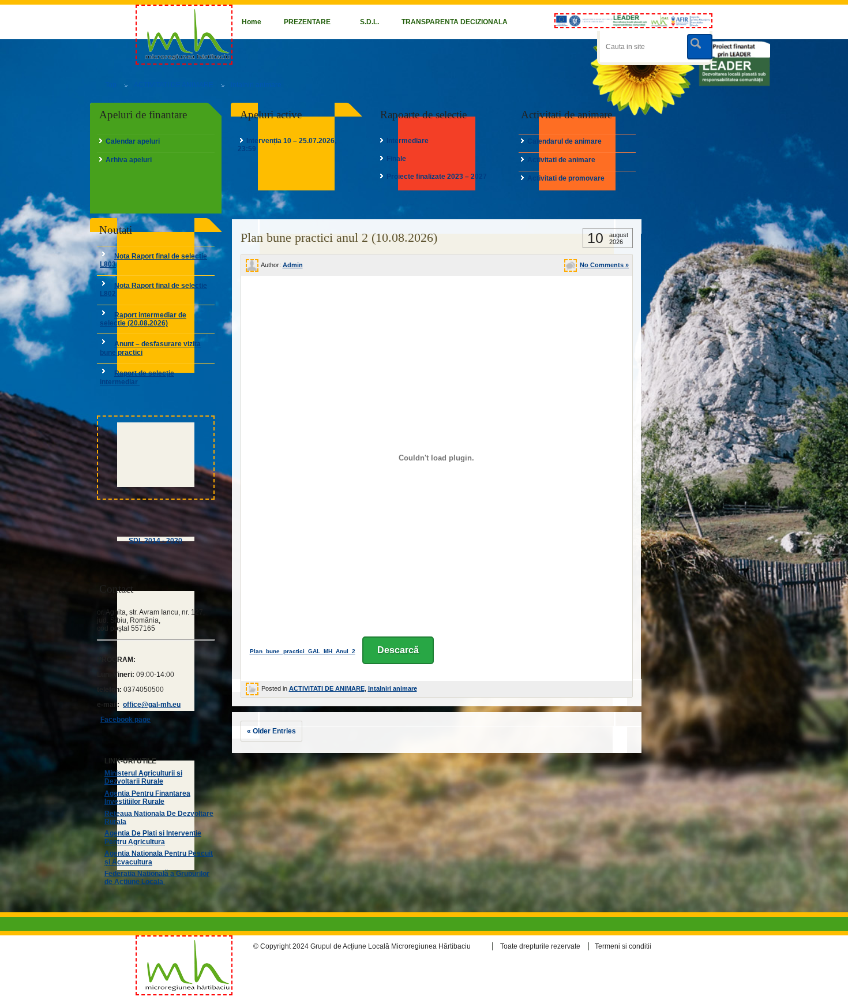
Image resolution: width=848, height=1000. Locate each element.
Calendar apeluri (133, 141)
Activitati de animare (561, 160)
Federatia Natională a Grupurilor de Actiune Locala (156, 878)
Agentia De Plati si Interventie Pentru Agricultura (152, 837)
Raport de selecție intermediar (137, 377)
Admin (293, 264)
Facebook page (125, 720)
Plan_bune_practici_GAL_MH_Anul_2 (302, 651)
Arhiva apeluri (129, 160)
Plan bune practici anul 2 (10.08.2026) (339, 237)
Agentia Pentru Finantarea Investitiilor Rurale (147, 797)
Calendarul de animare (564, 141)
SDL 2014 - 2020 (155, 541)
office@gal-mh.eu (152, 705)
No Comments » (604, 264)
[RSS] (702, 946)
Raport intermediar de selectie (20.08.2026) (143, 319)
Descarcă (398, 650)
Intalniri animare (256, 85)
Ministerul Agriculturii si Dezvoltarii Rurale (143, 777)
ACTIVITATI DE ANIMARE (173, 85)
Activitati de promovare (566, 178)
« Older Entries (271, 731)
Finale (396, 159)
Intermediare (408, 141)
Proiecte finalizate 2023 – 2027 (437, 177)
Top (111, 85)
